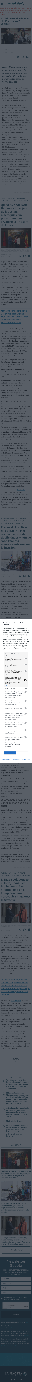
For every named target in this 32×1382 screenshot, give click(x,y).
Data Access (16, 759)
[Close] (28, 623)
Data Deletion (6, 759)
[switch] (25, 658)
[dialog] (16, 691)
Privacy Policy (26, 759)
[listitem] (16, 654)
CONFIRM (10, 752)
